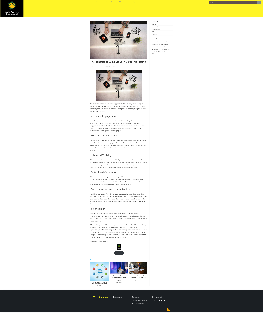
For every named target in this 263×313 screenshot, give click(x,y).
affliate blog (154, 24)
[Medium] (161, 300)
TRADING (153, 31)
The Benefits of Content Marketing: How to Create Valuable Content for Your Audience (119, 278)
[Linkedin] (157, 300)
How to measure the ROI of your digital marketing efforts (99, 282)
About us (113, 2)
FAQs (120, 2)
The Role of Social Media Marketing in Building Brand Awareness (138, 277)
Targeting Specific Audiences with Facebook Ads (161, 46)
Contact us (105, 2)
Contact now (119, 253)
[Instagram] (154, 300)
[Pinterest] (164, 300)
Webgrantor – (105, 241)
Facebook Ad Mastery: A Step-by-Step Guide (161, 49)
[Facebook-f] (152, 300)
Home (97, 2)
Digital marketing (117, 66)
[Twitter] (159, 300)
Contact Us (136, 297)
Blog (134, 2)
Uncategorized (155, 34)
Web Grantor (95, 66)
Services (127, 2)
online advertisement (156, 29)
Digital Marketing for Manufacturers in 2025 (160, 41)
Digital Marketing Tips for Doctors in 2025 (160, 44)
